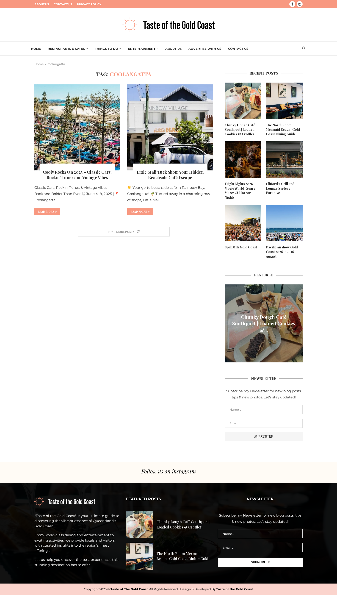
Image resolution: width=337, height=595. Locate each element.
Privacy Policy (89, 4)
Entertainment (141, 48)
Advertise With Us (204, 48)
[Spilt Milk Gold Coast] (243, 223)
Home (36, 48)
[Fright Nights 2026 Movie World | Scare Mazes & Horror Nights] (243, 159)
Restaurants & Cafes (66, 48)
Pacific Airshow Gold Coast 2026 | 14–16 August (282, 251)
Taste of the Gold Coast (234, 589)
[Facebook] (292, 4)
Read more (46, 211)
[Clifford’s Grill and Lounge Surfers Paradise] (284, 159)
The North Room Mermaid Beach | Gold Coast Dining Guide (283, 129)
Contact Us (63, 4)
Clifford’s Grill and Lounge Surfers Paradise (280, 188)
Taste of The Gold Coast (129, 589)
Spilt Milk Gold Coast (241, 247)
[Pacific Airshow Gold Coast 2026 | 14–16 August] (284, 223)
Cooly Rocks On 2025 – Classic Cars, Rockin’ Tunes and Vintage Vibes (77, 174)
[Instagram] (300, 4)
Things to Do (106, 48)
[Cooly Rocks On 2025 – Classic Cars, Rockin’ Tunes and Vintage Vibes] (77, 127)
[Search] (303, 49)
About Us (41, 4)
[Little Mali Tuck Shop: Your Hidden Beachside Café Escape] (170, 127)
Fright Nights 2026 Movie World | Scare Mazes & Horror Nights (240, 191)
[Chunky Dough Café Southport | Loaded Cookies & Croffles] (243, 101)
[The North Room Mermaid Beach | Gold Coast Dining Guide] (284, 101)
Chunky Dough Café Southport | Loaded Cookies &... (263, 323)
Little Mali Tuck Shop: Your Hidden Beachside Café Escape (170, 174)
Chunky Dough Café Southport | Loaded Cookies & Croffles (240, 129)
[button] (229, 323)
